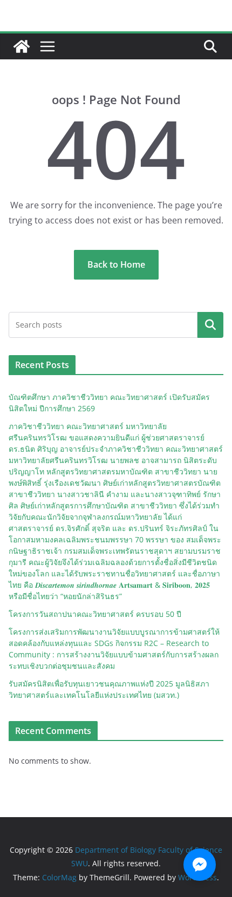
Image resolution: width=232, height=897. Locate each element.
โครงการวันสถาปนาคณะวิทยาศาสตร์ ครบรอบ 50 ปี (95, 614)
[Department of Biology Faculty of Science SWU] (22, 46)
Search (210, 325)
